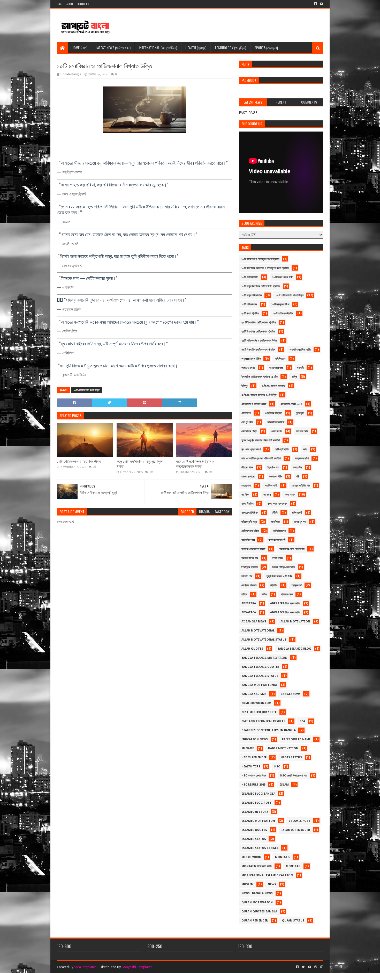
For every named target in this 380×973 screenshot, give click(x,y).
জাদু (305, 449)
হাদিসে (244, 594)
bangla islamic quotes (260, 667)
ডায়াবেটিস (297, 467)
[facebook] (315, 4)
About (69, 4)
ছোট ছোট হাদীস (282, 449)
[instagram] (321, 967)
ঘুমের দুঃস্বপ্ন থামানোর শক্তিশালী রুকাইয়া (260, 440)
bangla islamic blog (294, 648)
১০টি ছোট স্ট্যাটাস (249, 277)
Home (60, 4)
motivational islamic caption (267, 875)
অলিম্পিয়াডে (280, 358)
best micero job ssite (259, 712)
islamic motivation (258, 821)
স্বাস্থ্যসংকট (297, 585)
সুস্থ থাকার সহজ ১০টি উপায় (279, 576)
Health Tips (250, 766)
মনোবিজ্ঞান (275, 522)
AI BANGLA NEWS (253, 621)
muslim (247, 884)
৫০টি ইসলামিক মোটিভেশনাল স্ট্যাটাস (258, 349)
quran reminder (254, 920)
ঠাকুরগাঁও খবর (273, 467)
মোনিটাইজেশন (279, 531)
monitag (293, 866)
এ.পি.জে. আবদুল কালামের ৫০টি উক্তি (258, 395)
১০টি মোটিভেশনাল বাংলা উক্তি (86, 390)
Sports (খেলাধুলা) (266, 47)
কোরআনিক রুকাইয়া (275, 422)
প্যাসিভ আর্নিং (271, 485)
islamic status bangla (259, 848)
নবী (297, 476)
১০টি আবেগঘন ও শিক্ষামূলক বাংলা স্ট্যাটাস (260, 259)
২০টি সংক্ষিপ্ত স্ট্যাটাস (283, 313)
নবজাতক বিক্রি (275, 476)
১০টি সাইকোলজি (249, 304)
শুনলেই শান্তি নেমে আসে (283, 567)
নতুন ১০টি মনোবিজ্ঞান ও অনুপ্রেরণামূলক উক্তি (140, 464)
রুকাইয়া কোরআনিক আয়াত (253, 549)
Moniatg (282, 857)
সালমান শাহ (246, 576)
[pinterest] (315, 967)
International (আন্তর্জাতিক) (158, 47)
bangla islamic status (259, 676)
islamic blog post (256, 802)
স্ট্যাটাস (273, 585)
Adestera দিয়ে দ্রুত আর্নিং (285, 603)
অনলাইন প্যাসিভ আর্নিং (300, 349)
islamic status (253, 839)
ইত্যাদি (300, 367)
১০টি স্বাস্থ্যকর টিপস (280, 304)
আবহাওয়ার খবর (276, 367)
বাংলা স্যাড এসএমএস (277, 503)
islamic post (299, 821)
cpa (302, 721)
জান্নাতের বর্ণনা (302, 458)
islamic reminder (295, 830)
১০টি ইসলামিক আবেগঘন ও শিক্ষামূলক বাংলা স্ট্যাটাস (265, 268)
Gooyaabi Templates (136, 967)
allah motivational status (263, 639)
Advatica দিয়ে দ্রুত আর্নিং (285, 612)
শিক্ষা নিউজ (277, 558)
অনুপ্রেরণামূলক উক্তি (251, 358)
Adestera (248, 603)
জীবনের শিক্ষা (247, 467)
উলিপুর (244, 386)
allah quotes (252, 648)
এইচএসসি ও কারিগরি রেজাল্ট (253, 404)
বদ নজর (267, 494)
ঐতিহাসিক (246, 413)
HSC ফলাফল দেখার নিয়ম (253, 775)
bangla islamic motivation (264, 657)
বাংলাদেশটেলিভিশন (249, 512)
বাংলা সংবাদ (290, 494)
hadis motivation (283, 748)
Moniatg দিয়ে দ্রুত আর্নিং (256, 866)
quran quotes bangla (259, 911)
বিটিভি (275, 512)
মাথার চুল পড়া (300, 522)
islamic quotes (254, 830)
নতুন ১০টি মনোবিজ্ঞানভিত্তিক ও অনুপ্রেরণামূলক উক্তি (195, 464)
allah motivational (258, 630)
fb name (247, 748)
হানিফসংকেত (287, 594)
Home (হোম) (79, 47)
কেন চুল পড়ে (247, 422)
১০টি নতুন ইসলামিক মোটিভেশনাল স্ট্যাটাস (260, 286)
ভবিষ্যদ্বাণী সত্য (249, 522)
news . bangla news (257, 893)
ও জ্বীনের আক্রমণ (273, 413)
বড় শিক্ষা (245, 494)
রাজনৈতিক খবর (248, 540)
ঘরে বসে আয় (302, 431)
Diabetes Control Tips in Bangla (268, 730)
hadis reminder (254, 757)
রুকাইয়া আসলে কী (277, 540)
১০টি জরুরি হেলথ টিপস (282, 277)
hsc (277, 766)
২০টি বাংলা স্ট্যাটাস (250, 313)
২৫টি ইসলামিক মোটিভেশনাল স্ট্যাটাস (258, 331)
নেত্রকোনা (246, 485)
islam (284, 784)
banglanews (291, 694)
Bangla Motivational (259, 685)
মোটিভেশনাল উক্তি (250, 531)
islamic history (254, 812)
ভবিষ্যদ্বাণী (297, 512)
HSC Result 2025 (253, 784)
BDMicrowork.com (256, 703)
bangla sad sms (254, 694)
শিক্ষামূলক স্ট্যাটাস (249, 567)
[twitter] (303, 967)
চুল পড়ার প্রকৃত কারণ (251, 449)
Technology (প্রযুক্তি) (230, 47)
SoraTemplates (85, 967)
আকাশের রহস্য (248, 367)
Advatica (248, 612)
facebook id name (296, 739)
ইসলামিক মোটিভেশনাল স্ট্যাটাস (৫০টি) (259, 377)
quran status (293, 920)
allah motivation (295, 621)
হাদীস (264, 594)
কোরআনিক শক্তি (249, 431)
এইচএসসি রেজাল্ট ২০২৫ (291, 404)
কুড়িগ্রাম (300, 413)
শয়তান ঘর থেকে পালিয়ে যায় (292, 549)
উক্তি (294, 377)
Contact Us (83, 4)
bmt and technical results (263, 721)
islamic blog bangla (258, 793)
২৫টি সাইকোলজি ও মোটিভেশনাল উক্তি (259, 340)
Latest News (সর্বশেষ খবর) (113, 47)
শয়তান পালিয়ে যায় (249, 558)
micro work (251, 857)
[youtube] (321, 4)
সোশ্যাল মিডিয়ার (248, 585)
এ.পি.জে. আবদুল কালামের (273, 386)
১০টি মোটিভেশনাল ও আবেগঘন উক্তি (79, 461)
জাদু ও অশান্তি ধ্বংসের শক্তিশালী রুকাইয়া (261, 458)
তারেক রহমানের (248, 476)
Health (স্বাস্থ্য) (195, 47)
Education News (254, 739)
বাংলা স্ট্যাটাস (247, 503)
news (272, 884)
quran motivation (257, 902)
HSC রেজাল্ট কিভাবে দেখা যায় (293, 775)
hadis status (291, 757)
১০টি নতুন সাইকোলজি (251, 295)
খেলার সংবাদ (276, 431)
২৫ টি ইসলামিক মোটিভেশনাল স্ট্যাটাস (258, 322)
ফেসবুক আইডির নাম (301, 485)
